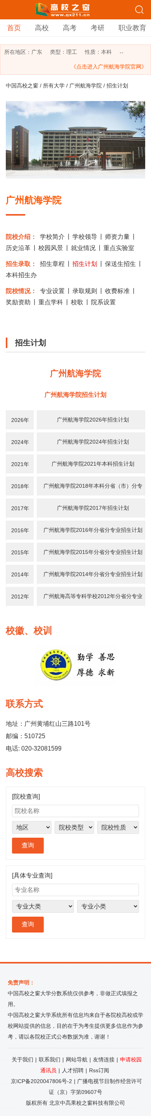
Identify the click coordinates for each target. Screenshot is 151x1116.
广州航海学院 (85, 85)
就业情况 (83, 248)
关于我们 (22, 1059)
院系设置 (103, 302)
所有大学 (54, 85)
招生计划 (84, 264)
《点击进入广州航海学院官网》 (109, 66)
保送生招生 (120, 264)
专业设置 (52, 291)
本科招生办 (21, 275)
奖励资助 (18, 302)
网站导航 (77, 1059)
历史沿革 (18, 248)
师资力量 (117, 236)
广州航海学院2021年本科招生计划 (92, 464)
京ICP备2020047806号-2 (41, 1081)
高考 (70, 28)
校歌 (77, 302)
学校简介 (52, 236)
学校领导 (84, 236)
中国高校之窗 (22, 85)
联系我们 (49, 1059)
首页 (14, 28)
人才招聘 (73, 1070)
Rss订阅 (99, 1070)
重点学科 (50, 302)
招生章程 (52, 264)
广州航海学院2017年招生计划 (93, 508)
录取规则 (84, 291)
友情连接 (104, 1059)
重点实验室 (118, 248)
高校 (42, 28)
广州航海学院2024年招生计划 (93, 442)
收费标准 (117, 291)
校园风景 (50, 248)
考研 (98, 28)
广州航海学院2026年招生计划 (93, 420)
